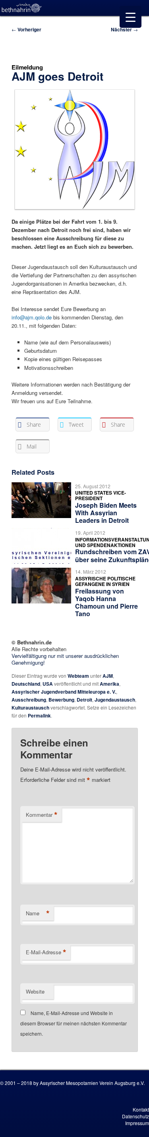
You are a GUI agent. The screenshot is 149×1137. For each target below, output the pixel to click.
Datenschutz (135, 1116)
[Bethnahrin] (22, 8)
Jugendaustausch (115, 699)
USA (48, 683)
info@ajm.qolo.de (32, 317)
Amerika (109, 683)
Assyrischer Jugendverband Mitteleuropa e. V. (64, 691)
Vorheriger (26, 29)
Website (35, 991)
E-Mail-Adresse (46, 952)
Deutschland (26, 683)
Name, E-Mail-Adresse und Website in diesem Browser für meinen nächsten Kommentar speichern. (73, 1023)
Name (38, 913)
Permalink (39, 715)
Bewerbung (61, 699)
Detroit (84, 699)
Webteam (78, 675)
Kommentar (42, 814)
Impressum (137, 1123)
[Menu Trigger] (130, 17)
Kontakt (141, 1109)
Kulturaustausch (30, 707)
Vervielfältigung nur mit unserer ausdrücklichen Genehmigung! (65, 659)
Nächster (124, 29)
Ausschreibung (29, 699)
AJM (108, 675)
